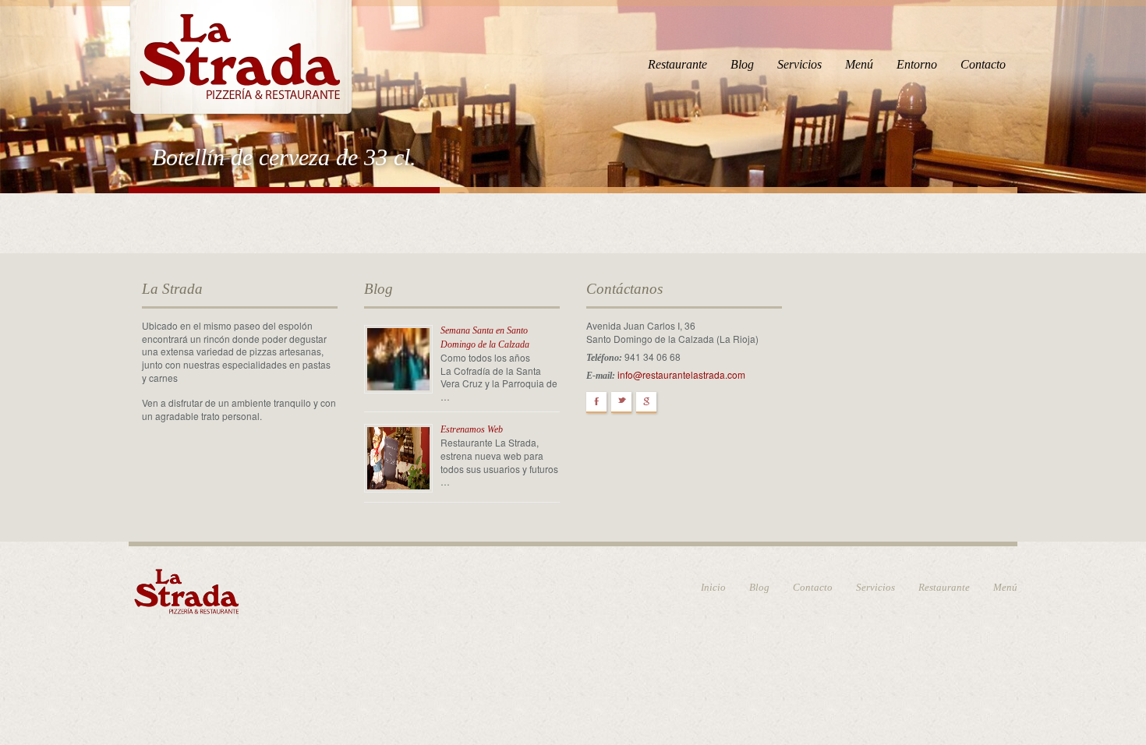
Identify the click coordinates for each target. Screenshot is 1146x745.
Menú (859, 64)
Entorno (917, 64)
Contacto (983, 64)
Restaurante (677, 64)
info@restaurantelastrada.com (681, 374)
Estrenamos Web (471, 429)
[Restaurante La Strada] (241, 55)
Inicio (713, 587)
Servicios (799, 64)
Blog (742, 64)
